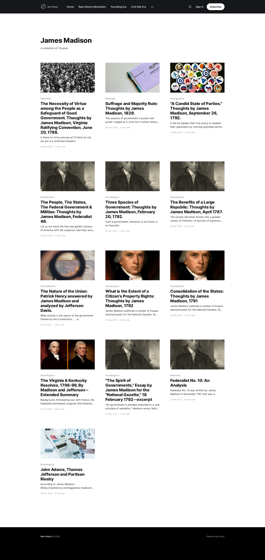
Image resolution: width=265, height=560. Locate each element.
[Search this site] (190, 6)
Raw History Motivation (92, 6)
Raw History (46, 536)
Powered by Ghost (216, 536)
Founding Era (118, 6)
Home (70, 6)
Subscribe (215, 6)
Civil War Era (138, 6)
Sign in (200, 6)
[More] (152, 7)
